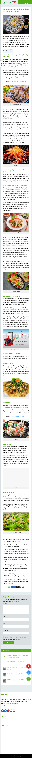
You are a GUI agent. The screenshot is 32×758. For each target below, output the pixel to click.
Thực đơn (5, 354)
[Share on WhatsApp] (9, 587)
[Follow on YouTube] (14, 710)
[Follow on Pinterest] (8, 710)
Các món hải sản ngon (18, 416)
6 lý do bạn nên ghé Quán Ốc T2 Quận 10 (16, 680)
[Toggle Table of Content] (10, 50)
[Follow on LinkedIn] (11, 710)
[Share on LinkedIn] (23, 587)
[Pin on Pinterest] (20, 587)
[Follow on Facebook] (2, 710)
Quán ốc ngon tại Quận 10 (19, 81)
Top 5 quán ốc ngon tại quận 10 (14, 674)
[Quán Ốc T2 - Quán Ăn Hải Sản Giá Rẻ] (11, 2)
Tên (4, 616)
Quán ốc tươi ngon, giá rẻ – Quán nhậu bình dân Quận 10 (18, 668)
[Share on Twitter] (14, 587)
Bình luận (5, 604)
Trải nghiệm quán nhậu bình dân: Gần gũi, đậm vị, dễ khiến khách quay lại (17, 656)
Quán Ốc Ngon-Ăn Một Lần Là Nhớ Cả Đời (16, 661)
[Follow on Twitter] (5, 710)
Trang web (5, 630)
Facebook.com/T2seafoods (12, 703)
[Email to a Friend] (17, 587)
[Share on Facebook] (12, 587)
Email (4, 623)
